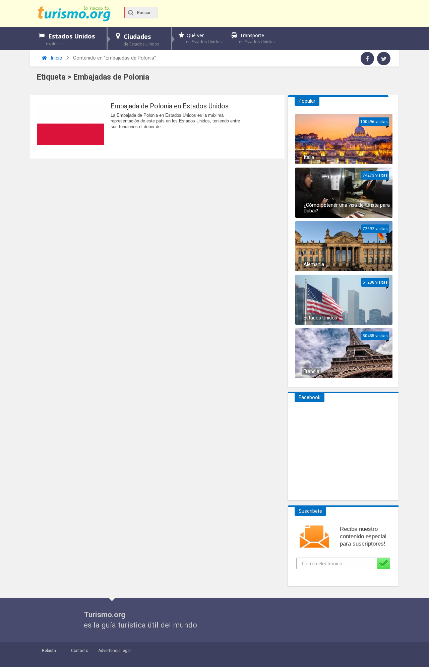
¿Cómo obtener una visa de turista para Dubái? (347, 208)
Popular (307, 101)
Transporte (256, 38)
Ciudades (141, 39)
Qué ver (204, 38)
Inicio (55, 58)
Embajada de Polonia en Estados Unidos (170, 106)
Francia (311, 371)
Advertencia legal (114, 650)
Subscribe (383, 563)
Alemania (314, 264)
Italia (309, 157)
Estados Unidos (70, 39)
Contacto (79, 650)
